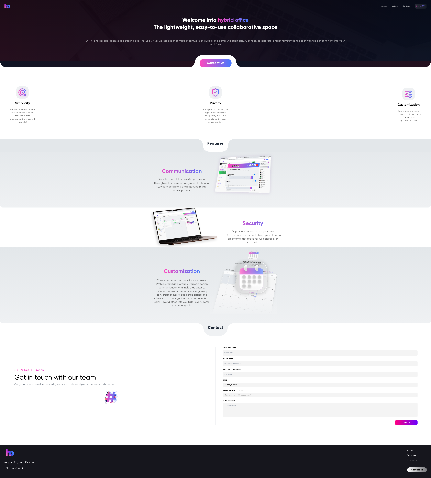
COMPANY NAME (230, 348)
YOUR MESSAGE (229, 400)
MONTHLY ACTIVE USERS (233, 390)
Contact (406, 422)
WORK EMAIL (228, 359)
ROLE (225, 380)
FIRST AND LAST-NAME (232, 369)
